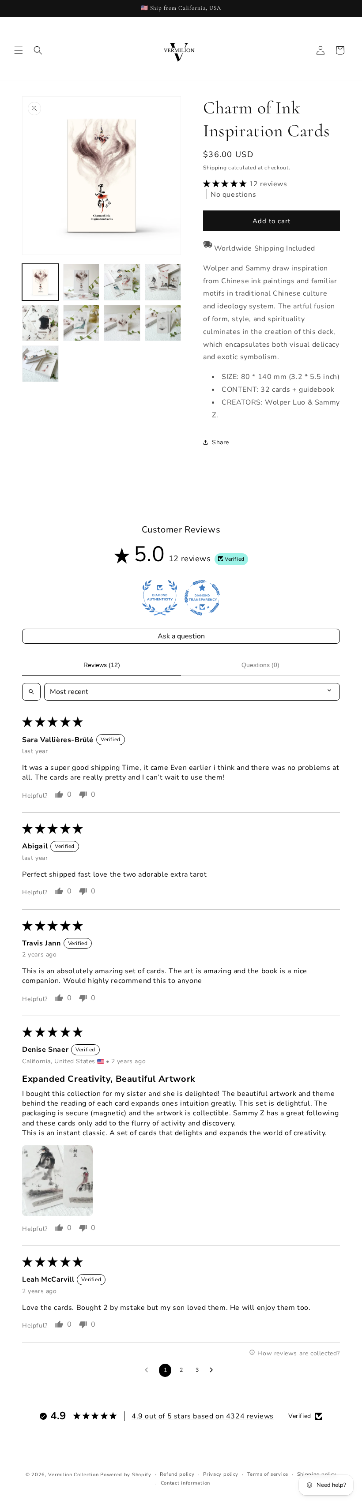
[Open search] (31, 692)
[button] (18, 50)
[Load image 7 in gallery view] (122, 323)
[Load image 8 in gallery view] (163, 323)
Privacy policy (220, 1474)
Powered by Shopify (125, 1474)
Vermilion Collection (73, 1474)
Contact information (185, 1483)
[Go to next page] (214, 1370)
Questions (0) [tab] (260, 664)
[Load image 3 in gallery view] (122, 282)
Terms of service (267, 1474)
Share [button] (220, 442)
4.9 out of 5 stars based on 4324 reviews (203, 1416)
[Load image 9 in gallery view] (40, 363)
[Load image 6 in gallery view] (81, 323)
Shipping (215, 167)
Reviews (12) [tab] (101, 664)
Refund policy (177, 1474)
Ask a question (181, 636)
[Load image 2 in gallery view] (81, 282)
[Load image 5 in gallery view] (40, 323)
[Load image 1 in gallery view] (40, 282)
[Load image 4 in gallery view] (163, 282)
